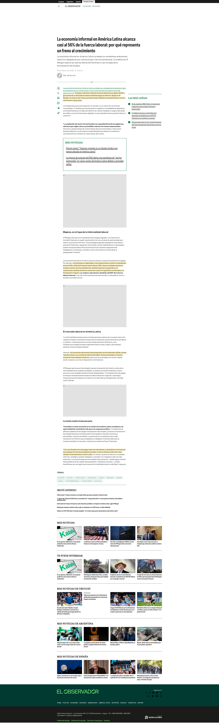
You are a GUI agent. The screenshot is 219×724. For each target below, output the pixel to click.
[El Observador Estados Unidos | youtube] (157, 693)
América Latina (80, 477)
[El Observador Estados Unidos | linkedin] (149, 696)
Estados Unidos (88, 1)
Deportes (115, 703)
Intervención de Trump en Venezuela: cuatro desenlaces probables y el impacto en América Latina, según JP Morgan (88, 503)
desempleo (110, 477)
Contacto (107, 720)
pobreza (119, 477)
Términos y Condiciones (94, 720)
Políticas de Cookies (63, 720)
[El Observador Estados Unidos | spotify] (153, 696)
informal (69, 477)
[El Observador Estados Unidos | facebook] (149, 693)
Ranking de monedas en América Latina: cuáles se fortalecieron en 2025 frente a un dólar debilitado (83, 507)
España (78, 1)
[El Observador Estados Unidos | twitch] (161, 696)
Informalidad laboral (72, 481)
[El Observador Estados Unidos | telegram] (157, 696)
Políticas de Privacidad (78, 720)
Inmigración (92, 703)
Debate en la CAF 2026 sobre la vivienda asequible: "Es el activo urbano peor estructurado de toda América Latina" (87, 511)
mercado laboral (86, 481)
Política (66, 703)
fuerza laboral (92, 477)
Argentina (70, 1)
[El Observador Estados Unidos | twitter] (146, 693)
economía (61, 477)
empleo (101, 477)
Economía (87, 6)
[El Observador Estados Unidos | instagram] (153, 693)
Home (59, 703)
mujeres (60, 481)
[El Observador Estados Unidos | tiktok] (161, 693)
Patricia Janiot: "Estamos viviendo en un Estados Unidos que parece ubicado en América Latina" (82, 495)
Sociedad (83, 703)
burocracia (98, 481)
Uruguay (61, 1)
